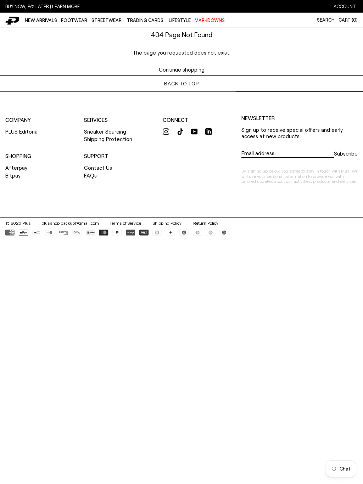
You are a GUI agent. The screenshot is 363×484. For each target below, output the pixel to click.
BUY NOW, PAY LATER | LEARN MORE (42, 6)
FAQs (90, 175)
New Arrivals (41, 20)
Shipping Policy (168, 222)
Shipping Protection (108, 139)
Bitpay (13, 175)
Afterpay (16, 167)
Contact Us (98, 167)
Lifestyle (180, 20)
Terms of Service (126, 222)
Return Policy (205, 222)
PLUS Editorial (22, 131)
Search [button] (326, 20)
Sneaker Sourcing (105, 131)
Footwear (74, 20)
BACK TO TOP (181, 83)
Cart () (348, 20)
